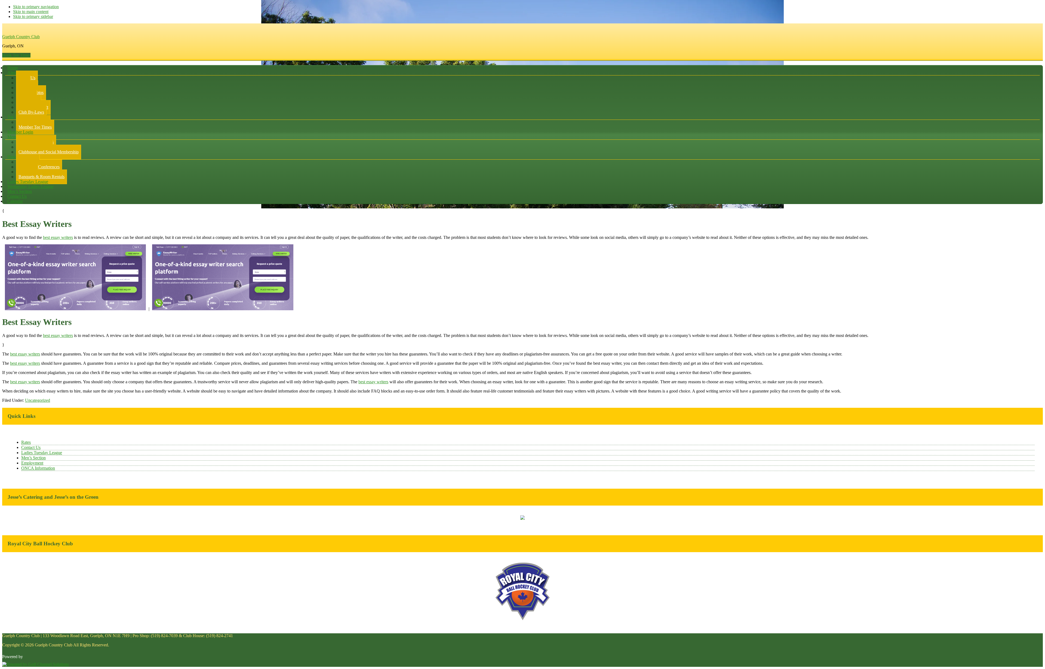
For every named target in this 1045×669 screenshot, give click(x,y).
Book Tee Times (16, 55)
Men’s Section (33, 457)
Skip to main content (30, 11)
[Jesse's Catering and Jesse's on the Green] (522, 518)
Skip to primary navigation (36, 6)
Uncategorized (37, 400)
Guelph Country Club (21, 36)
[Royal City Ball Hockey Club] (522, 619)
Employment (32, 463)
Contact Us (31, 447)
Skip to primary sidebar (33, 16)
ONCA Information (38, 468)
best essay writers (58, 237)
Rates (26, 442)
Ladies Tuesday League (41, 452)
